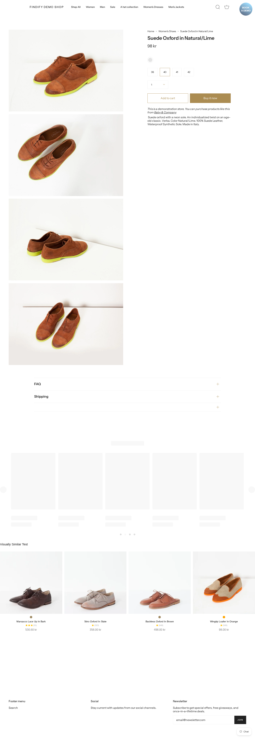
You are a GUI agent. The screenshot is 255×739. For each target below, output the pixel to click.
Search (13, 707)
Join (240, 720)
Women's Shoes (167, 31)
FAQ (37, 384)
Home (150, 31)
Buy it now (210, 98)
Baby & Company (165, 112)
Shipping (41, 396)
